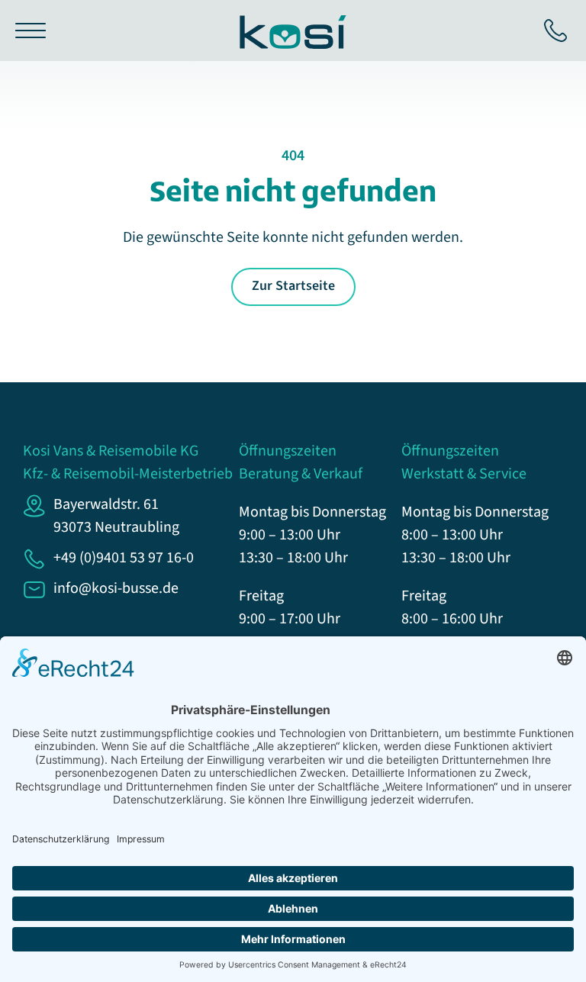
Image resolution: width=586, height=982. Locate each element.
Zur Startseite (293, 285)
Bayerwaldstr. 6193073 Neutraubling (116, 516)
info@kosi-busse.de (116, 588)
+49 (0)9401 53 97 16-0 (555, 30)
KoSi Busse (293, 32)
